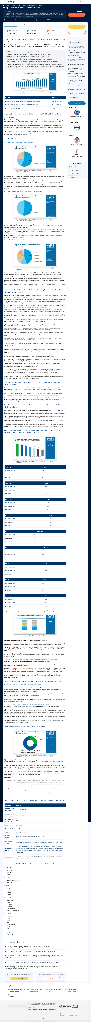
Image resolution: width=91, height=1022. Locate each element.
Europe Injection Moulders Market (55, 990)
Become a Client (44, 1016)
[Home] (4, 5)
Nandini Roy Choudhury (21, 20)
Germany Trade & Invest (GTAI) (11, 649)
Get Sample (20, 978)
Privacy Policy (77, 1015)
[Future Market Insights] (11, 2)
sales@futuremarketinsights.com (39, 1009)
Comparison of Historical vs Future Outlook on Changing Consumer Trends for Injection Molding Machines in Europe (77, 54)
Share (51, 92)
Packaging (8, 5)
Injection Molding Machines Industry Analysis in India (17, 990)
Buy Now (77, 15)
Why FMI (53, 1015)
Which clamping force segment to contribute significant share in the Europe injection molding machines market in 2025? (33, 968)
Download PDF (78, 32)
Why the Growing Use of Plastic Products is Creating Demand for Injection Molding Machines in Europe (76, 70)
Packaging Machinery (16, 5)
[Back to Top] (87, 1010)
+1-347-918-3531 (52, 1009)
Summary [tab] (10, 25)
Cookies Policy (62, 1017)
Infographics (37, 25)
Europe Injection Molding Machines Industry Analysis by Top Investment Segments (75, 82)
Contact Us (43, 1018)
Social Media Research (30, 1016)
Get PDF (51, 978)
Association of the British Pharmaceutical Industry (25, 668)
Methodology (77, 103)
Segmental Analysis (72, 50)
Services (16, 1013)
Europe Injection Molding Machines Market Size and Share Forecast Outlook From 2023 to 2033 (76, 42)
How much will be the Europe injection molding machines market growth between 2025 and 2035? (34, 957)
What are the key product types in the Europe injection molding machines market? (33, 962)
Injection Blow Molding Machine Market (73, 990)
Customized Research (30, 1015)
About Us (42, 1015)
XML (75, 1017)
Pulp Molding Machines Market (16, 995)
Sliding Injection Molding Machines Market (35, 990)
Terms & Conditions (69, 1015)
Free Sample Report (78, 26)
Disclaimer (62, 1015)
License (48, 19)
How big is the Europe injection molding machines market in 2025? (28, 947)
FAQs (67, 1017)
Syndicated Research (19, 1015)
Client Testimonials (52, 1016)
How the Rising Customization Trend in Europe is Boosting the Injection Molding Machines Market (76, 64)
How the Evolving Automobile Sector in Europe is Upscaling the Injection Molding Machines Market (76, 59)
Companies (50, 25)
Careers (47, 1015)
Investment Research (19, 1016)
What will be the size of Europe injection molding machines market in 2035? (31, 951)
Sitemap (71, 1017)
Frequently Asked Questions (73, 97)
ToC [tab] (24, 25)
